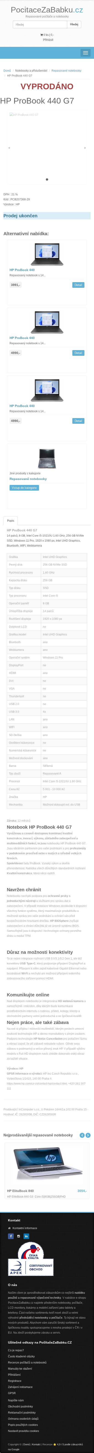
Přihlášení (14, 1374)
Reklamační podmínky (22, 1412)
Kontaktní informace (25, 1228)
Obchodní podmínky (20, 1406)
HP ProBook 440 (22, 270)
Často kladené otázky (21, 1356)
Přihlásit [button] (48, 39)
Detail (78, 285)
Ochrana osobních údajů (23, 1418)
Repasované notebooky (66, 70)
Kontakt (36, 1444)
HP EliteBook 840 (20, 1191)
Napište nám (16, 1400)
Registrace (14, 1381)
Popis (10, 520)
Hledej (74, 24)
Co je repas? (16, 1350)
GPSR (12, 1393)
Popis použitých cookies (23, 1424)
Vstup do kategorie (24, 487)
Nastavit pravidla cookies (23, 1431)
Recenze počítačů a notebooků (27, 1362)
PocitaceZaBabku (47, 9)
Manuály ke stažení (20, 1368)
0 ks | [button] (48, 34)
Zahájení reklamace (20, 1387)
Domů (7, 70)
